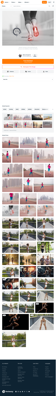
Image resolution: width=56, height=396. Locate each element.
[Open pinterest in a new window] (22, 392)
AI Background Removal (5, 382)
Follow (35, 56)
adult (17, 108)
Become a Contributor (35, 374)
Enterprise (4, 372)
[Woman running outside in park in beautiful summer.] (45, 246)
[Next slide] (50, 108)
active (4, 108)
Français (46, 374)
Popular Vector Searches (20, 374)
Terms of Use (36, 392)
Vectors (6, 2)
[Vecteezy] (2, 2)
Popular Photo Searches (20, 377)
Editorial (26, 2)
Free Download (28, 61)
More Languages (48, 376)
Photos (13, 2)
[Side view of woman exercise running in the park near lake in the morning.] (28, 283)
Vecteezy (4, 368)
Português (46, 370)
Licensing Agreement (20, 367)
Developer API (5, 376)
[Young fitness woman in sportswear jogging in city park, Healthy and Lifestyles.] (28, 222)
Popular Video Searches (20, 380)
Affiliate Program (21, 371)
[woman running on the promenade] (45, 141)
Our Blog (35, 372)
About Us (35, 370)
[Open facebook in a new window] (16, 392)
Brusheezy (4, 366)
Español (46, 368)
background (45, 108)
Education (4, 374)
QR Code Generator (4, 385)
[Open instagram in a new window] (18, 392)
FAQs (34, 366)
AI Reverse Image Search (6, 378)
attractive (37, 108)
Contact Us (35, 368)
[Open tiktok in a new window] (24, 392)
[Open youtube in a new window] (29, 392)
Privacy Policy (43, 392)
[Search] (49, 6)
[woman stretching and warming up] (10, 141)
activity (11, 108)
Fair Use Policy (50, 392)
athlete (23, 108)
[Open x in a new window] (26, 392)
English (46, 366)
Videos (19, 2)
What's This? (11, 76)
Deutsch (46, 372)
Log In (49, 2)
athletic (30, 108)
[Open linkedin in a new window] (20, 392)
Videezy (4, 370)
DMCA (18, 369)
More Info (5, 78)
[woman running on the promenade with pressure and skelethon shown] (10, 210)
